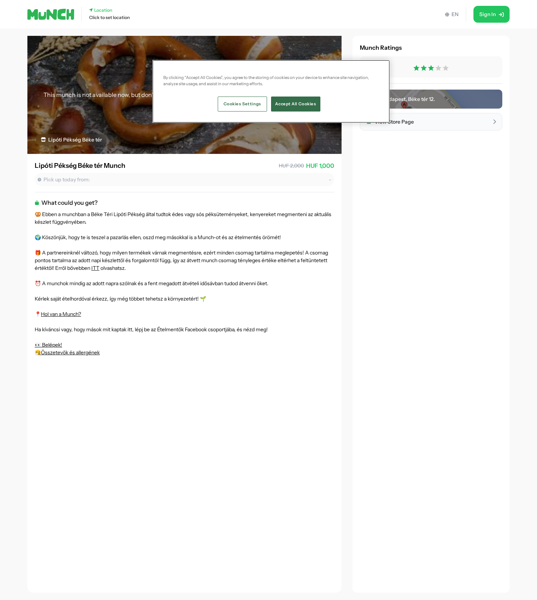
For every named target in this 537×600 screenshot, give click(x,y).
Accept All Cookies (295, 103)
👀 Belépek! (48, 344)
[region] (271, 91)
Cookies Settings (242, 103)
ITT (95, 268)
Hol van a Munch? (61, 314)
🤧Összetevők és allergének (67, 352)
